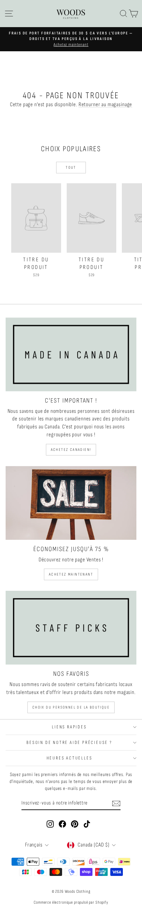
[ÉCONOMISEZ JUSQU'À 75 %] (71, 503)
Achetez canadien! (71, 449)
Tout (71, 167)
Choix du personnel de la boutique (71, 707)
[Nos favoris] (71, 628)
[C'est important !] (71, 354)
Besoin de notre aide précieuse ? (69, 742)
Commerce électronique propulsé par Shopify (71, 902)
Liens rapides (69, 727)
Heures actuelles (69, 758)
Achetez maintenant (71, 574)
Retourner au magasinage (105, 104)
